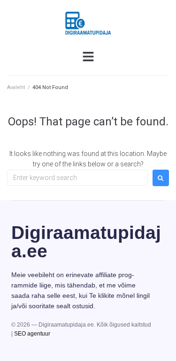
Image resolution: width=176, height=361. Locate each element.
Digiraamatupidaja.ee (86, 241)
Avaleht (16, 87)
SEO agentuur (32, 333)
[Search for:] (77, 178)
